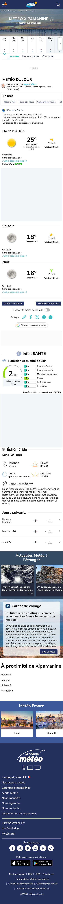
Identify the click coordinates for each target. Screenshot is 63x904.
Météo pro (8, 833)
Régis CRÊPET (30, 84)
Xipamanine (30, 11)
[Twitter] (20, 848)
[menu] (4, 4)
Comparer (48, 56)
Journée (14, 56)
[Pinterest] (43, 848)
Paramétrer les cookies (47, 884)
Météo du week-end (48, 303)
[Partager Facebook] (31, 317)
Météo (3, 11)
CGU (30, 874)
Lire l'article (48, 651)
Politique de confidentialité (20, 883)
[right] (59, 43)
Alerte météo (10, 793)
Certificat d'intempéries (16, 788)
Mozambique (12, 11)
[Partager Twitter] (37, 317)
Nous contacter (11, 808)
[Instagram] (35, 848)
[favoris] (51, 19)
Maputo (21, 11)
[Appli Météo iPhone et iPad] (20, 863)
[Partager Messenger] (44, 317)
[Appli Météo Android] (42, 863)
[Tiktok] (51, 848)
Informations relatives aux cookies (33, 879)
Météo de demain (13, 303)
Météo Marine (10, 828)
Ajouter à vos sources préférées (33, 325)
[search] (58, 4)
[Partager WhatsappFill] (50, 317)
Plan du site (48, 874)
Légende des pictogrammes (19, 813)
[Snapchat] (28, 848)
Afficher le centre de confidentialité (32, 888)
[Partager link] (24, 317)
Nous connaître (11, 798)
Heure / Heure (30, 56)
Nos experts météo (13, 782)
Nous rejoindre (11, 803)
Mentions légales (17, 874)
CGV (37, 874)
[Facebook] (12, 848)
